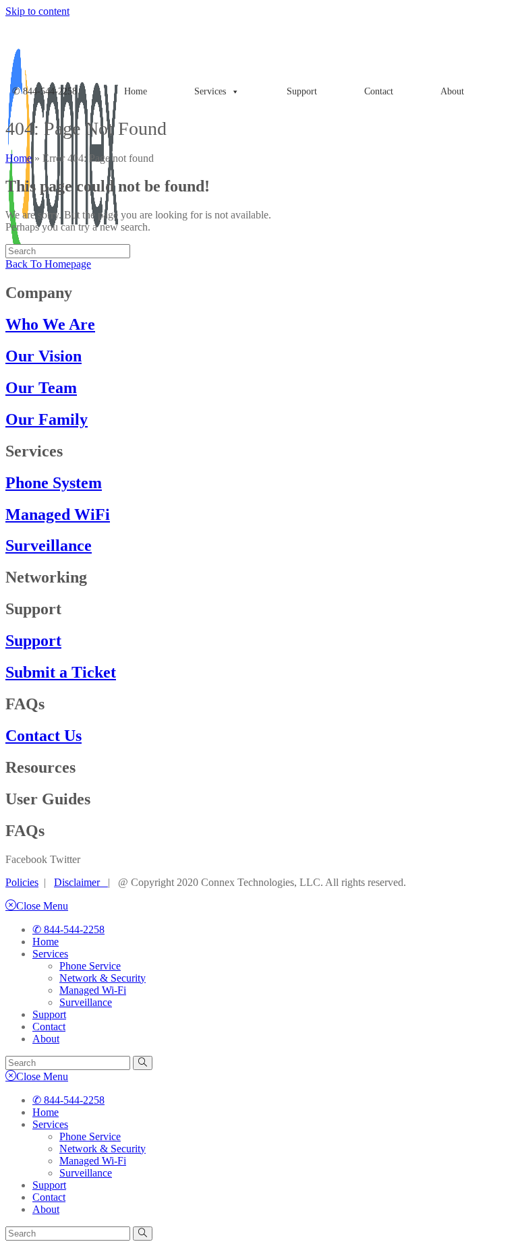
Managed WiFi (57, 514)
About (452, 91)
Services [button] (210, 91)
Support (302, 91)
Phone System (53, 483)
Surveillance (48, 545)
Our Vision (43, 356)
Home (135, 91)
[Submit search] (142, 1063)
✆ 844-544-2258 (44, 91)
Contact (378, 91)
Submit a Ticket (60, 672)
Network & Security (102, 978)
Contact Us (43, 735)
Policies (21, 882)
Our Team (41, 387)
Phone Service (90, 966)
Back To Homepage (48, 264)
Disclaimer (81, 882)
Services (50, 953)
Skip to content (37, 11)
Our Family (46, 419)
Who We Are (50, 324)
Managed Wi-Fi (92, 990)
